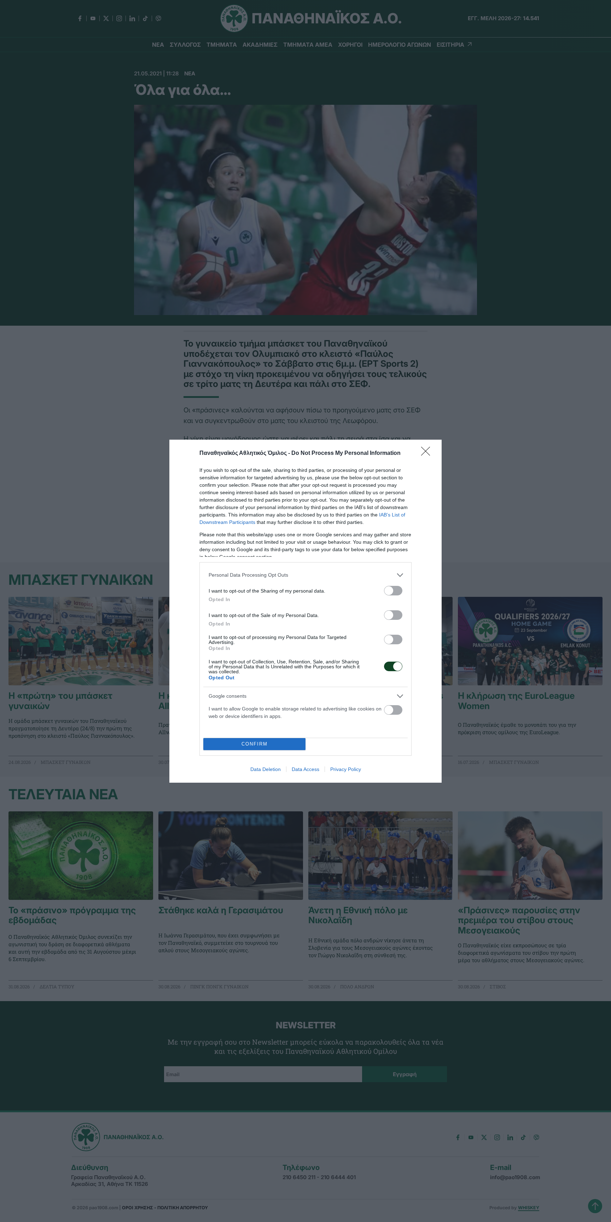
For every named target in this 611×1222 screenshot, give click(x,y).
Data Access (305, 769)
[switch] (393, 590)
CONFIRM (255, 744)
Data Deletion (265, 769)
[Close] (428, 453)
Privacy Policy (345, 769)
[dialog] (305, 611)
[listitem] (305, 575)
